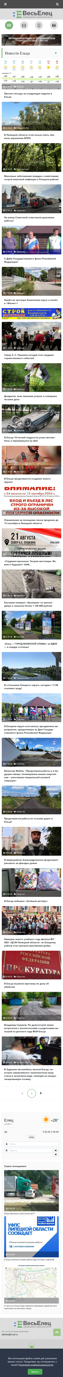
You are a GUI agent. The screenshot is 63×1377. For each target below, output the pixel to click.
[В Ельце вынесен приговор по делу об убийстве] (31, 971)
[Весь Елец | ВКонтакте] (31, 1346)
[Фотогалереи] (54, 25)
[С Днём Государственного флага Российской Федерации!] (31, 246)
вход (31, 1137)
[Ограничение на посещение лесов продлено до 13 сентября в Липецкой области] (31, 507)
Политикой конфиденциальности (35, 1365)
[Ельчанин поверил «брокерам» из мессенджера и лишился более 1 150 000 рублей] (31, 589)
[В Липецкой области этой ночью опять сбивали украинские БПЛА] (31, 122)
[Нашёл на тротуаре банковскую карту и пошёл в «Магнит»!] (31, 287)
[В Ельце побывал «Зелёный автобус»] (31, 886)
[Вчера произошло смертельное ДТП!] (31, 1190)
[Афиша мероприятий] (24, 25)
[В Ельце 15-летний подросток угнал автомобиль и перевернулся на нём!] (31, 424)
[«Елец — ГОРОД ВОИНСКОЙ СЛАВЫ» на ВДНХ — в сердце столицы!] (31, 631)
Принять (35, 1372)
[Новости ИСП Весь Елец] (31, 13)
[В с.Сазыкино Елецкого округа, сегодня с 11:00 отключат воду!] (31, 672)
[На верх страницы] (57, 1332)
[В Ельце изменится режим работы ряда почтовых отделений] (31, 1236)
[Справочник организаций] (39, 25)
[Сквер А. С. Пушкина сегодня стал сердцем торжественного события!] (31, 342)
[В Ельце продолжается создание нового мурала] (31, 466)
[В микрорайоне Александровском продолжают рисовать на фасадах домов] (31, 847)
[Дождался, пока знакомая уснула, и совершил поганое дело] (31, 383)
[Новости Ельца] (9, 25)
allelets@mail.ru (10, 1334)
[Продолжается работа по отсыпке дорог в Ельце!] (31, 806)
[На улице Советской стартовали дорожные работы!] (31, 204)
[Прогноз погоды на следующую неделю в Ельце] (31, 81)
